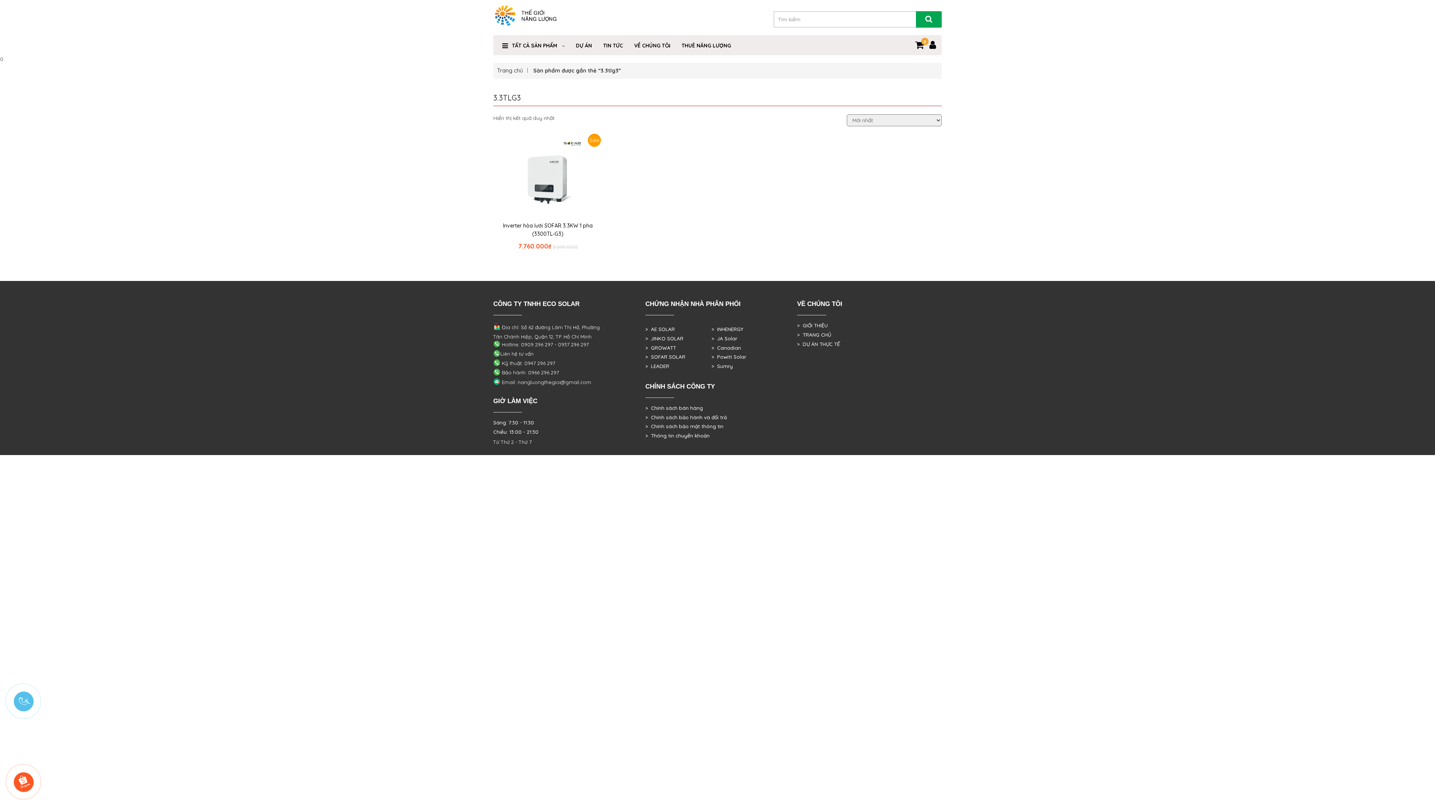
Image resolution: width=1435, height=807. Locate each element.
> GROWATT (660, 348)
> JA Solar (724, 338)
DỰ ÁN (584, 45)
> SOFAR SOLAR (665, 357)
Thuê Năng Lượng (706, 45)
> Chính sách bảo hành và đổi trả (686, 417)
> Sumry (722, 366)
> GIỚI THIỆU (812, 325)
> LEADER (657, 366)
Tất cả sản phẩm (534, 45)
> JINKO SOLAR (664, 338)
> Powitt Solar (729, 357)
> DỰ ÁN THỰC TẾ (818, 344)
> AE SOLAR (660, 329)
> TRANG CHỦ (814, 335)
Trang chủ (510, 70)
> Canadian (726, 348)
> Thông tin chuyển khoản (677, 436)
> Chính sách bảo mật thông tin (684, 426)
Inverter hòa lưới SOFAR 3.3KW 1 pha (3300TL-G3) (548, 229)
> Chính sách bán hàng (674, 408)
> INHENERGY (727, 329)
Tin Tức (613, 45)
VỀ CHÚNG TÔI (652, 45)
